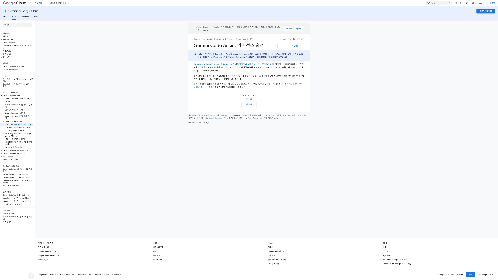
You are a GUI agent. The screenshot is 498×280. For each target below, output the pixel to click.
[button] (17, 39)
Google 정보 (42, 275)
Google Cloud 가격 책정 (47, 251)
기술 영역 (38, 3)
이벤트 (385, 251)
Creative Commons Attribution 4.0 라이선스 (236, 115)
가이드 (13, 16)
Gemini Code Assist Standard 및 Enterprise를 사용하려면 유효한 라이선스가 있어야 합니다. (234, 64)
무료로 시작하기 (486, 11)
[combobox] (439, 3)
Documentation (207, 39)
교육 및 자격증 (273, 264)
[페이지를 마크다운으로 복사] (275, 46)
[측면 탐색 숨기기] (31, 275)
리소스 (36, 16)
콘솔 (459, 3)
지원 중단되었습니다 (279, 57)
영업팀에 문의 (43, 260)
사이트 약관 (70, 275)
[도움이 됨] (298, 39)
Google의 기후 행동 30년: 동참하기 (107, 275)
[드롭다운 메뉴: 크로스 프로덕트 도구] (69, 3)
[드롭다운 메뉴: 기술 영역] (45, 3)
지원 (154, 251)
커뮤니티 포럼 (158, 247)
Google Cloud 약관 (84, 275)
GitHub (271, 247)
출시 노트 (156, 255)
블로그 (385, 247)
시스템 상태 (157, 260)
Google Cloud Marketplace (48, 255)
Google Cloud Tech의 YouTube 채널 (397, 264)
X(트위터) (386, 255)
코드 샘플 (271, 255)
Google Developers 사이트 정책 (220, 118)
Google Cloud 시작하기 (277, 251)
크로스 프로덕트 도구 (58, 3)
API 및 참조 (25, 16)
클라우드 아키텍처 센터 (277, 260)
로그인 (492, 3)
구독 (470, 274)
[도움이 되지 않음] (302, 39)
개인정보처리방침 (56, 275)
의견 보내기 (296, 46)
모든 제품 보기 (43, 247)
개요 (4, 16)
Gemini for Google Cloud (23, 11)
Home (196, 39)
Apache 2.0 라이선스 (290, 115)
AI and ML (220, 39)
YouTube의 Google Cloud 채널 (395, 260)
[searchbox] (17, 25)
